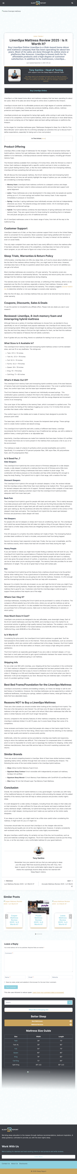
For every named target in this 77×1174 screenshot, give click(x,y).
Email (31, 977)
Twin (16, 1041)
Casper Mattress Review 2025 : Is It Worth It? (14, 920)
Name (7, 977)
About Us (14, 1163)
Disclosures (23, 1163)
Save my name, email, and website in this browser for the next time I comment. (31, 982)
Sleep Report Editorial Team (54, 72)
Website (55, 977)
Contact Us (6, 1163)
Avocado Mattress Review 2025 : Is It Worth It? (57, 883)
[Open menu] (3, 3)
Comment (9, 953)
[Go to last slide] (6, 916)
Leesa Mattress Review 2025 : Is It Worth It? (62, 920)
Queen (15, 1053)
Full (16, 1049)
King (15, 1057)
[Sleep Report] (38, 3)
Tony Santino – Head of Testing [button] (46, 70)
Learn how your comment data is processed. (48, 992)
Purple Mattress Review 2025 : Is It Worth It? (38, 920)
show (43, 138)
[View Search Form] (72, 3)
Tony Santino (38, 858)
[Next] (70, 916)
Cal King (16, 1061)
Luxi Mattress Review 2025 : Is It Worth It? (19, 882)
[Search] (69, 1002)
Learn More (38, 1157)
